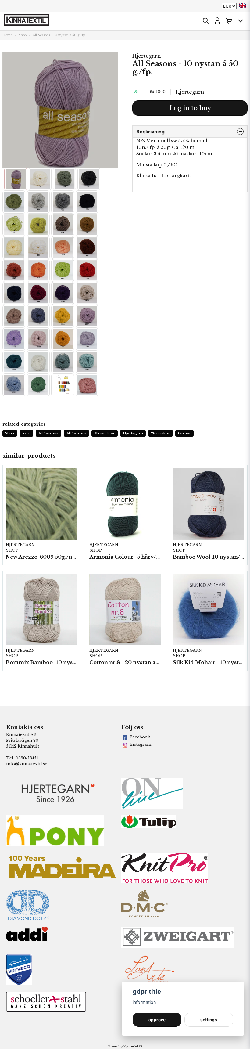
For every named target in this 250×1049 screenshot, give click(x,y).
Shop (23, 35)
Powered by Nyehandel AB (125, 1046)
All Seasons (48, 433)
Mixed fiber (104, 433)
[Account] (217, 21)
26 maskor (160, 433)
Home (7, 35)
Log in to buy (190, 108)
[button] (242, 5)
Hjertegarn (146, 56)
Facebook (140, 737)
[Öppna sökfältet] (206, 21)
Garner (184, 433)
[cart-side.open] (229, 21)
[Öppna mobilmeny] (240, 21)
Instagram (140, 744)
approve (157, 1019)
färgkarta (180, 175)
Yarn (26, 433)
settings (208, 1019)
